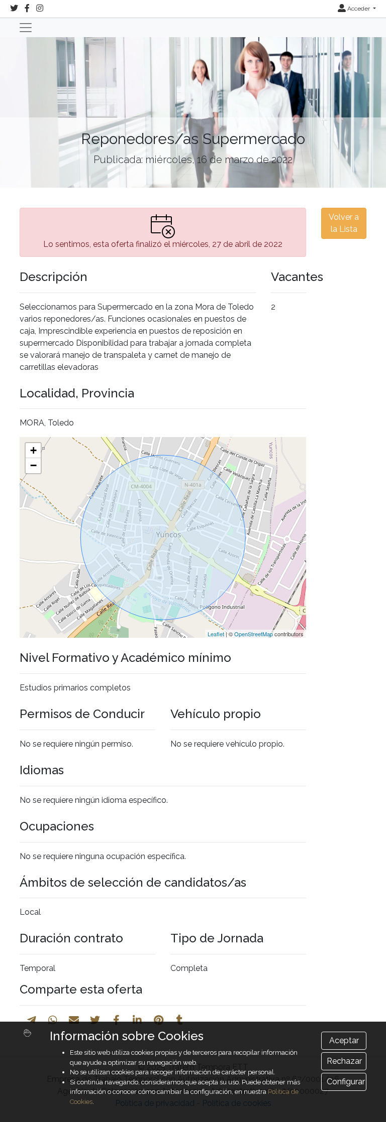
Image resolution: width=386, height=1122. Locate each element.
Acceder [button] (358, 8)
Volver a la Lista (344, 223)
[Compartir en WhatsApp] (52, 1020)
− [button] (33, 465)
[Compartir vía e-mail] (74, 1020)
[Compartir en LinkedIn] (137, 1020)
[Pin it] (158, 1020)
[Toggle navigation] (25, 27)
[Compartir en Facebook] (116, 1020)
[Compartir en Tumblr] (179, 1020)
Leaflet (216, 634)
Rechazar (344, 1061)
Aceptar (344, 1040)
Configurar (346, 1081)
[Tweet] (95, 1020)
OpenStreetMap (253, 634)
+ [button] (33, 450)
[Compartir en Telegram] (31, 1020)
